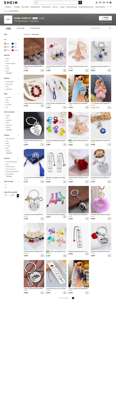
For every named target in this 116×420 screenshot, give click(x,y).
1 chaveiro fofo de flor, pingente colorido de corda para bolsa (56, 214)
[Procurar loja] (110, 28)
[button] (107, 2)
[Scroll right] (110, 7)
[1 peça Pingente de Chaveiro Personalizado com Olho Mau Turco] (101, 125)
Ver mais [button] (9, 73)
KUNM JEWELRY (23, 18)
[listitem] (21, 21)
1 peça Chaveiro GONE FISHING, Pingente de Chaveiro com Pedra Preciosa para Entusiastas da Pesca (34, 288)
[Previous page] (71, 298)
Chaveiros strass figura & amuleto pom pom (101, 214)
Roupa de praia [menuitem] (46, 7)
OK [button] (18, 195)
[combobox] (33, 34)
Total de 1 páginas (63, 298)
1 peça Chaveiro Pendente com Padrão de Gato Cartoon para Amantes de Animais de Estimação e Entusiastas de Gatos (34, 140)
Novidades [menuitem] (17, 7)
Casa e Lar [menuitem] (55, 7)
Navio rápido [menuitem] (25, 7)
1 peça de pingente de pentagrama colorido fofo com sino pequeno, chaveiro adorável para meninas (56, 140)
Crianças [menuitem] (62, 7)
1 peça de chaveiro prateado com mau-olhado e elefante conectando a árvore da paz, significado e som (101, 66)
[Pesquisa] (80, 2)
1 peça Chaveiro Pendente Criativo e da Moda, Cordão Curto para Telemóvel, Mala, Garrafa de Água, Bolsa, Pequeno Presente (56, 103)
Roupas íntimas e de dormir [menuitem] (86, 7)
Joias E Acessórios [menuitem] (100, 7)
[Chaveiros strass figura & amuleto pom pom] (101, 199)
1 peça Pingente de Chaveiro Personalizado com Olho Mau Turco (101, 140)
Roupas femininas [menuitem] (35, 7)
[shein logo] (10, 2)
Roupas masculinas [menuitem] (71, 7)
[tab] (8, 28)
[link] (100, 2)
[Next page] (75, 298)
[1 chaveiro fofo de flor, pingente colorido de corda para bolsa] (56, 199)
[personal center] (96, 2)
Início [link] (5, 11)
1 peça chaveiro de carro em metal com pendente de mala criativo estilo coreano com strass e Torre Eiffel (79, 140)
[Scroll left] (108, 7)
